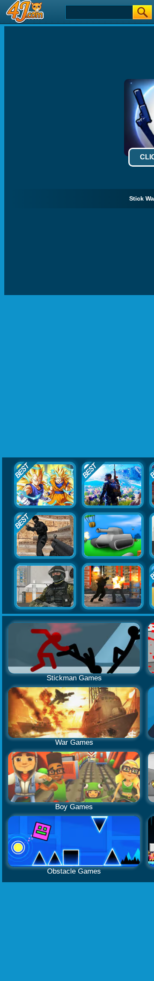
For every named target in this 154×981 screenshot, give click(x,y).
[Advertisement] (77, 376)
